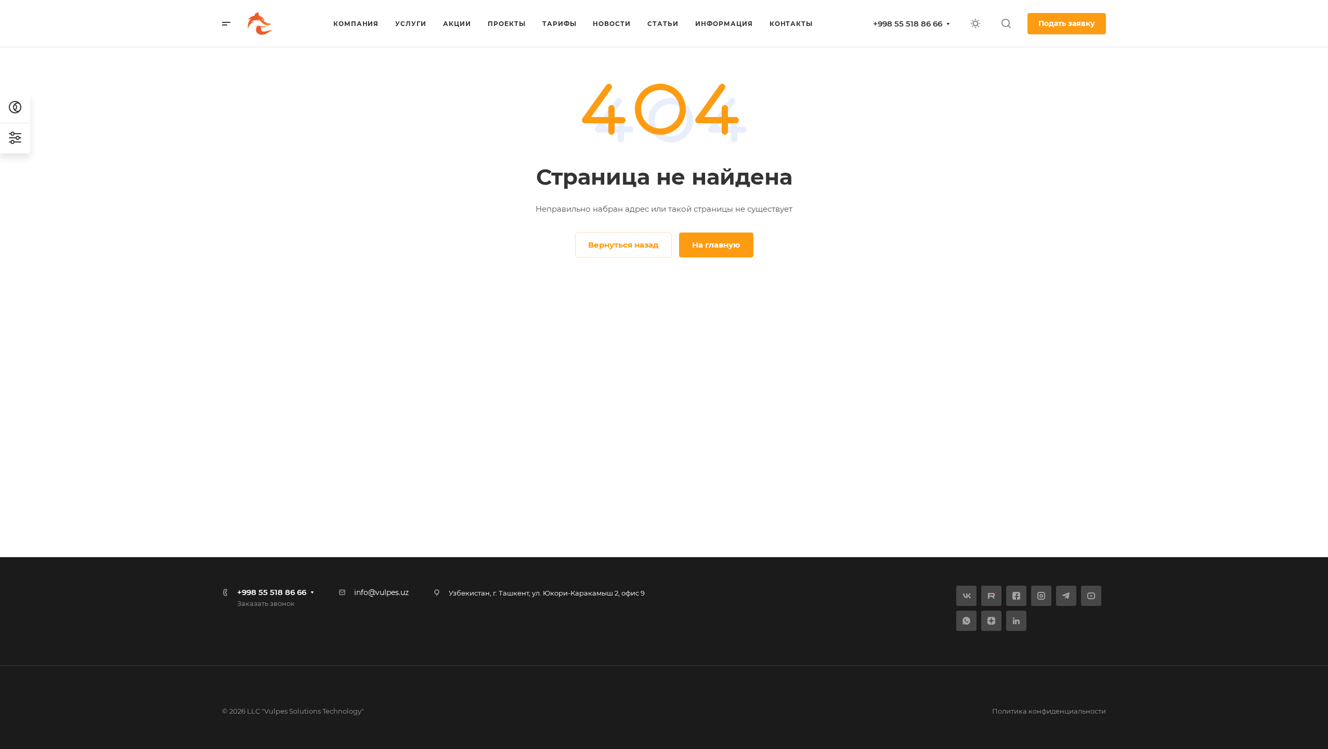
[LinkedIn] (1016, 621)
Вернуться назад (623, 245)
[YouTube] (1091, 596)
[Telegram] (1066, 596)
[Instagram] (1041, 596)
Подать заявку (1066, 23)
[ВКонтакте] (966, 596)
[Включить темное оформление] (975, 23)
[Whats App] (966, 621)
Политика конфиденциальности (1049, 711)
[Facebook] (1016, 596)
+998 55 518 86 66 (907, 24)
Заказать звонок (266, 603)
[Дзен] (991, 621)
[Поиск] (1006, 24)
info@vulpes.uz (381, 592)
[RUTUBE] (991, 596)
